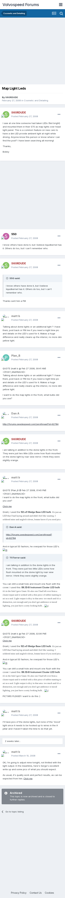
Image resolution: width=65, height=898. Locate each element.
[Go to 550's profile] (6, 236)
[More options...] (59, 114)
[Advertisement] (32, 51)
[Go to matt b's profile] (6, 318)
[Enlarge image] (5, 550)
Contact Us (36, 892)
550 (13, 234)
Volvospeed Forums (20, 4)
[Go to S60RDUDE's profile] (6, 114)
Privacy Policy (18, 892)
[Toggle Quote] (7, 278)
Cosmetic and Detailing (36, 100)
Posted (24, 116)
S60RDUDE (11, 97)
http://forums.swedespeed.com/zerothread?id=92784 (30, 424)
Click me (7, 506)
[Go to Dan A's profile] (6, 415)
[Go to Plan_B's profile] (6, 357)
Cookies (49, 892)
